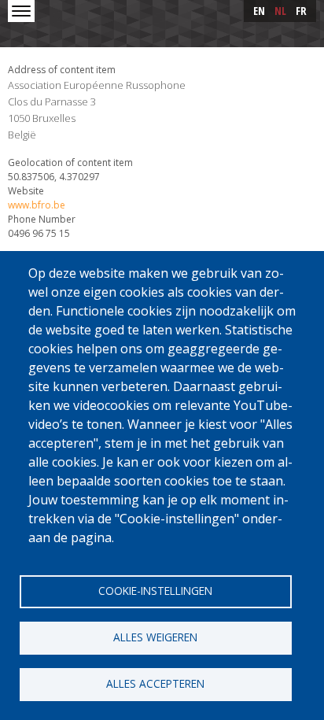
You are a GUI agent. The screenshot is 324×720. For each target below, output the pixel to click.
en (259, 10)
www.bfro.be (36, 205)
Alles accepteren (155, 683)
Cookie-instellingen (155, 590)
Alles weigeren (155, 637)
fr (301, 10)
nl (280, 10)
